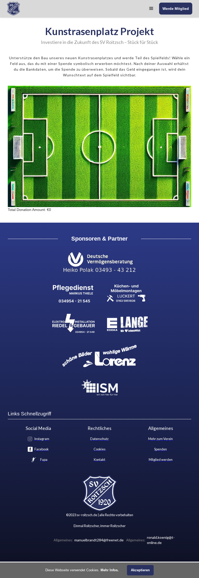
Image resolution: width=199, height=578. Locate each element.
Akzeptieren (140, 570)
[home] (13, 8)
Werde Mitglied (175, 8)
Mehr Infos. (110, 570)
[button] (151, 8)
